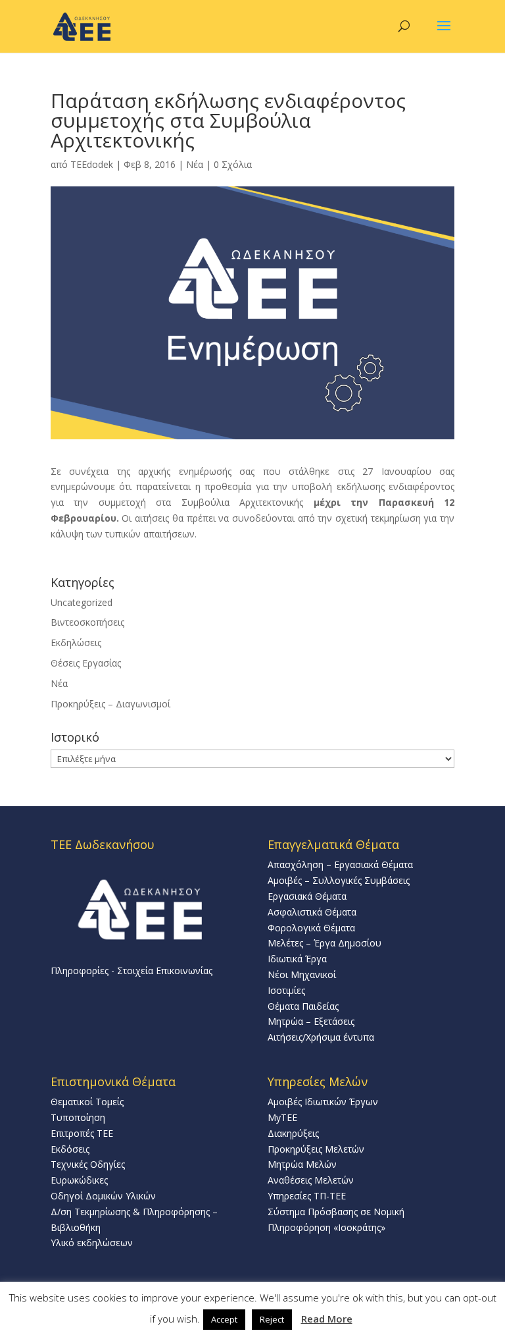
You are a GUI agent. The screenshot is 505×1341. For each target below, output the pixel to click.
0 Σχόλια (233, 164)
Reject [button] (272, 1319)
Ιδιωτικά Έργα (297, 958)
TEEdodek (91, 164)
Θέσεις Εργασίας (86, 663)
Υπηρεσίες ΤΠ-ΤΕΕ (307, 1196)
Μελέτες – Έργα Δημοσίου (324, 943)
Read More (326, 1318)
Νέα (194, 164)
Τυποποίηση (78, 1117)
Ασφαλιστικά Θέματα (312, 912)
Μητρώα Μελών (302, 1164)
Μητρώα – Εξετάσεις (311, 1021)
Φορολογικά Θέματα (311, 927)
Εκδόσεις (70, 1149)
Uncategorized (81, 602)
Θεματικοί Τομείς (87, 1101)
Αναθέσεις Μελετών (311, 1180)
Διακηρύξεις (293, 1133)
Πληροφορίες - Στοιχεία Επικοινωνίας (131, 970)
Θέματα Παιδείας (303, 1006)
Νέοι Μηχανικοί (302, 974)
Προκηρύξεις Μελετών (316, 1149)
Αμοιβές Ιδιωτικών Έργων (323, 1101)
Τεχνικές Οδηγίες (88, 1164)
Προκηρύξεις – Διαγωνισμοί (110, 704)
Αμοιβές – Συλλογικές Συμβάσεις (339, 880)
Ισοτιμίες (286, 990)
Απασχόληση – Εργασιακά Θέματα (340, 864)
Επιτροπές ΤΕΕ (82, 1133)
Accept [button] (224, 1319)
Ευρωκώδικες (79, 1180)
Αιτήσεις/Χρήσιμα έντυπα (321, 1037)
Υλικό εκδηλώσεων (92, 1242)
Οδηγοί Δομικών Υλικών (103, 1196)
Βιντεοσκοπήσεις (87, 622)
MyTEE (282, 1117)
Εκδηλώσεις (76, 642)
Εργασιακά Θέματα (307, 896)
